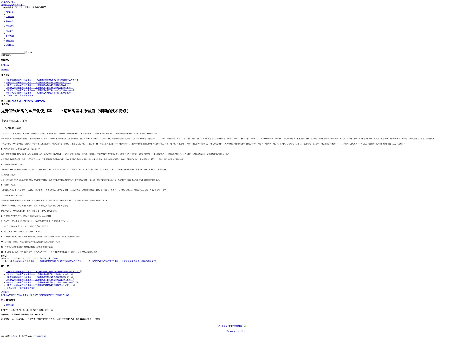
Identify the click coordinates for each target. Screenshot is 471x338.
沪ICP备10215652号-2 (235, 331)
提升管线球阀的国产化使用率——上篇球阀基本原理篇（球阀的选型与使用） (39, 88)
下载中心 (68, 295)
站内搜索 (44, 295)
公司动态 (5, 295)
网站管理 (60, 295)
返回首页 (5, 292)
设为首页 (5, 5)
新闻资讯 (28, 100)
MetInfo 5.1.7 (16, 336)
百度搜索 (10, 305)
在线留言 (13, 295)
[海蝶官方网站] (8, 2)
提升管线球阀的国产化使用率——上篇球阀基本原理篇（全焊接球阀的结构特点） (41, 90)
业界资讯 (40, 100)
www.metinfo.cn (39, 336)
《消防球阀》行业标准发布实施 (19, 95)
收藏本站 (13, 5)
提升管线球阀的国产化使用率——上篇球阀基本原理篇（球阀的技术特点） (38, 83)
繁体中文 (21, 5)
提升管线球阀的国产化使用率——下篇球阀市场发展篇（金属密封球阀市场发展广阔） (43, 80)
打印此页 (45, 258)
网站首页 (16, 100)
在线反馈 (21, 295)
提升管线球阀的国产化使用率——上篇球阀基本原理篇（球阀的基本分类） (38, 85)
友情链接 (28, 295)
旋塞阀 (88, 133)
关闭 (56, 258)
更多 (3, 300)
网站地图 (52, 295)
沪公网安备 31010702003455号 (231, 326)
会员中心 (36, 295)
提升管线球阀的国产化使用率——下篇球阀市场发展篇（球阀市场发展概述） (39, 93)
